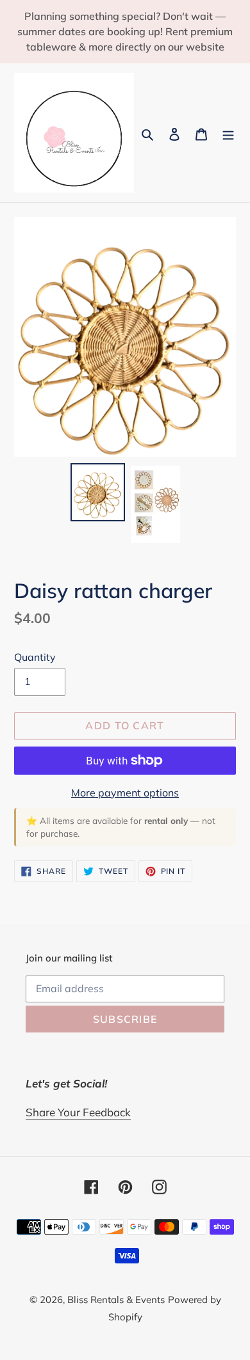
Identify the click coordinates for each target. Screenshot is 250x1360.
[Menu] (228, 133)
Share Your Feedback (78, 1112)
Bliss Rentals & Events (116, 1299)
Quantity (35, 657)
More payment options (125, 792)
